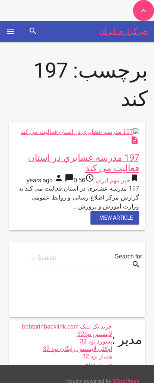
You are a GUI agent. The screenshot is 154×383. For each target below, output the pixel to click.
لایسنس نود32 (94, 334)
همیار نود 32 (97, 356)
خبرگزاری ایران (123, 31)
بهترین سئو (99, 364)
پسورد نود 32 (96, 341)
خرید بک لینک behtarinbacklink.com (67, 326)
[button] (10, 31)
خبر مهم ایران (113, 180)
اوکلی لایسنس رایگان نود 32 (77, 349)
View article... (114, 218)
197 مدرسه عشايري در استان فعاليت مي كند (83, 163)
